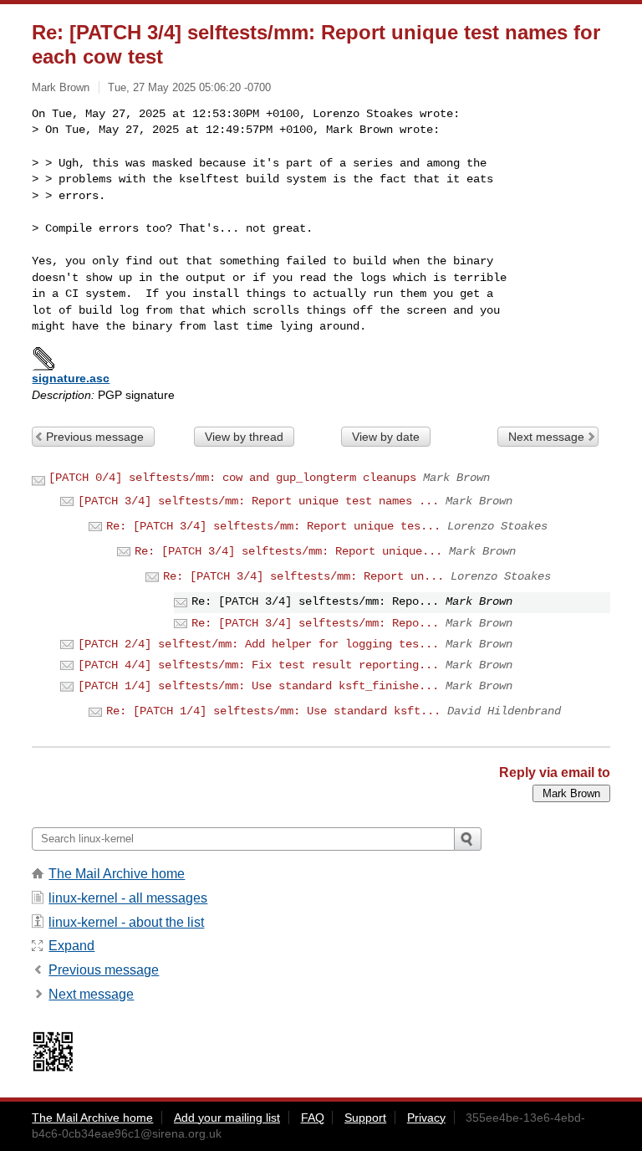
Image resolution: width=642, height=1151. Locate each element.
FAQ (312, 1117)
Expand (71, 946)
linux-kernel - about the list (126, 922)
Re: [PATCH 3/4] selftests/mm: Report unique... (288, 551)
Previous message (95, 436)
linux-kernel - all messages (127, 898)
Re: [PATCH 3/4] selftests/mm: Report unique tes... (273, 526)
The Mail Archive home (116, 874)
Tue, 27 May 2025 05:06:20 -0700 (189, 87)
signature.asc (71, 378)
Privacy (426, 1117)
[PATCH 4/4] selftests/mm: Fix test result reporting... (258, 665)
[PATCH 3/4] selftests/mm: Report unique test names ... (258, 501)
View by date (386, 436)
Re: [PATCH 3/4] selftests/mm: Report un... (303, 576)
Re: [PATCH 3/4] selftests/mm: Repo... (315, 623)
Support (365, 1117)
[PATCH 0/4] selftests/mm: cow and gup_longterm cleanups (232, 477)
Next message (546, 436)
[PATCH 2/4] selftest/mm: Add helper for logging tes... (258, 644)
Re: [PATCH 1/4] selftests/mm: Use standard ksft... (273, 711)
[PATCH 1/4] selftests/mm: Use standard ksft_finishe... (258, 686)
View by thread (244, 436)
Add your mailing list (227, 1117)
